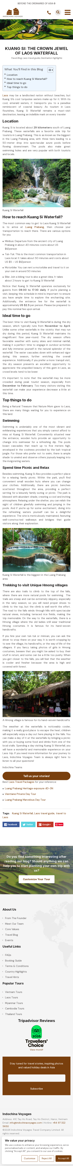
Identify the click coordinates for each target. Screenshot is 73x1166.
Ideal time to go (16, 83)
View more (36, 1049)
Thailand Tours (13, 1014)
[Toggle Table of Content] (48, 70)
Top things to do (17, 87)
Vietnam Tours (13, 992)
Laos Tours (11, 997)
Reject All (47, 1158)
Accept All (63, 1158)
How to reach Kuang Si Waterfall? (27, 79)
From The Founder (15, 918)
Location (12, 75)
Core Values (12, 929)
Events (9, 940)
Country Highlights (16, 971)
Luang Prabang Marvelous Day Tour (25, 800)
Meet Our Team (14, 923)
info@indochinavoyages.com (26, 1122)
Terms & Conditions (17, 966)
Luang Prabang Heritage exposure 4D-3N (29, 788)
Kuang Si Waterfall (22, 813)
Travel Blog (16, 58)
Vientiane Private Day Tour (20, 794)
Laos (5, 95)
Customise (29, 1158)
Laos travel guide (31, 58)
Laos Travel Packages (21, 782)
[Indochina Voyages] (13, 12)
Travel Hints (12, 977)
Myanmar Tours (14, 1003)
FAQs (8, 955)
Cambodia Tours (14, 1008)
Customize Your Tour (36, 879)
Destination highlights (51, 58)
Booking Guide (13, 960)
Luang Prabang (34, 227)
